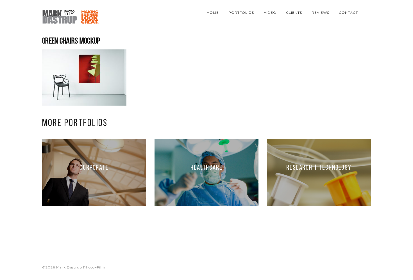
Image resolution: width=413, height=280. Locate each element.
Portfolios (241, 12)
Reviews (320, 12)
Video (270, 12)
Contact (348, 12)
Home (213, 12)
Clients (294, 12)
